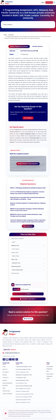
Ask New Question (37, 46)
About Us (5, 369)
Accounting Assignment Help (23, 369)
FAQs (4, 388)
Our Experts (6, 372)
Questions (11, 34)
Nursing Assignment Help (22, 380)
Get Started (29, 318)
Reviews (5, 375)
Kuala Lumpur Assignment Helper (49, 376)
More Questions (28, 226)
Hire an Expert (28, 118)
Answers (5, 380)
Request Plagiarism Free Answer (19, 46)
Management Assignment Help (24, 375)
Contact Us (5, 377)
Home (5, 34)
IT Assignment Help (21, 377)
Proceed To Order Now (28, 299)
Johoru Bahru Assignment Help (49, 369)
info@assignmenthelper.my (12, 353)
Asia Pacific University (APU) (28, 50)
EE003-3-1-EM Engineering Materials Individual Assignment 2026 (27, 188)
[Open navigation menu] (54, 2)
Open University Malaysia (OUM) (24, 386)
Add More (28, 293)
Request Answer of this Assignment (28, 163)
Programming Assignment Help (24, 366)
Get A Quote (49, 2)
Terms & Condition (7, 393)
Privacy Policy (6, 391)
